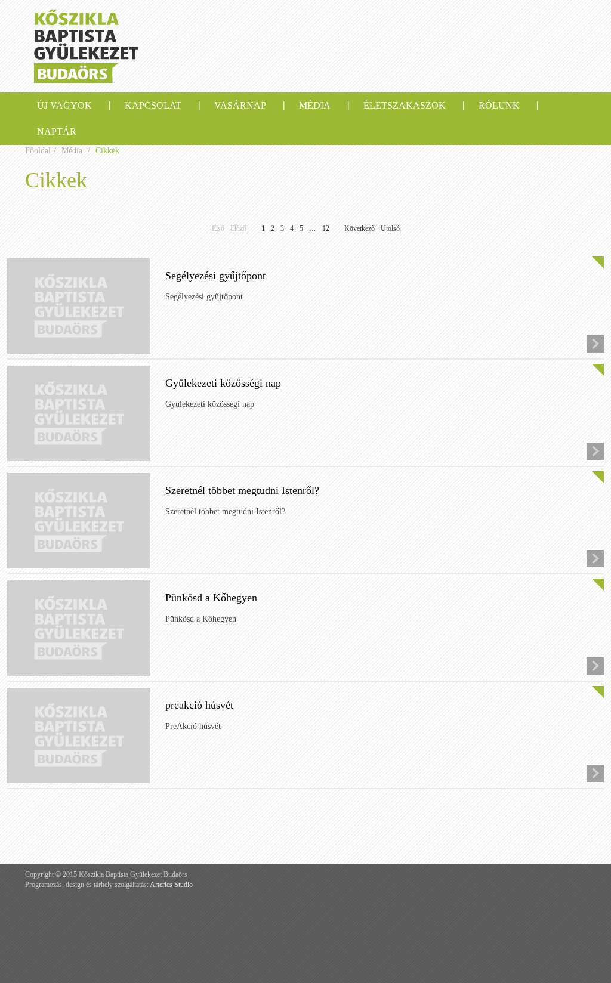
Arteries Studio (171, 884)
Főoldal (38, 150)
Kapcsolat (153, 105)
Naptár (56, 131)
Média (71, 150)
